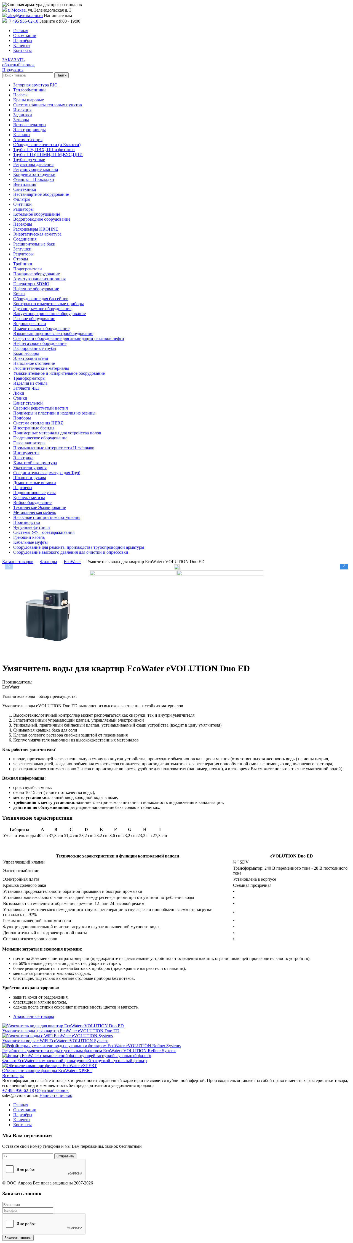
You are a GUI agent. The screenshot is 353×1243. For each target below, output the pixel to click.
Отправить (65, 1156)
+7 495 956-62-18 (22, 21)
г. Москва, (17, 10)
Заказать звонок (17, 1238)
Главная (20, 30)
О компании (24, 35)
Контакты (22, 50)
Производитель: (17, 682)
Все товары (13, 1075)
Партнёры (22, 40)
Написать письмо (55, 1095)
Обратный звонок (52, 1090)
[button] (344, 565)
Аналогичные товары (33, 1016)
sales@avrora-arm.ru (25, 15)
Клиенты (21, 45)
